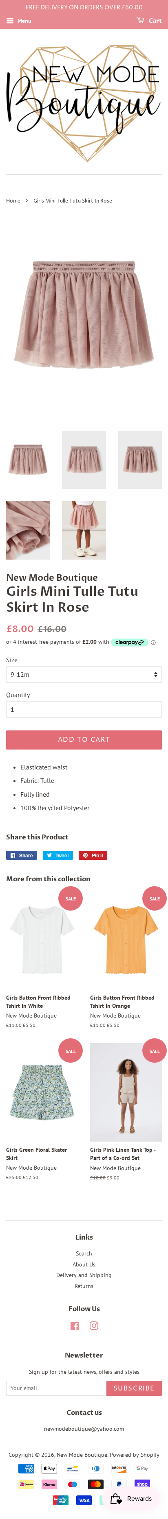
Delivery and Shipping (84, 1275)
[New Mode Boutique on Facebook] (75, 1327)
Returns (84, 1286)
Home (13, 201)
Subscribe (134, 1388)
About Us (84, 1264)
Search (84, 1253)
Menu (23, 20)
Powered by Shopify (134, 1454)
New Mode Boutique (82, 1454)
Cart (155, 21)
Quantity (18, 695)
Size (12, 660)
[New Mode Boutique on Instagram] (93, 1327)
